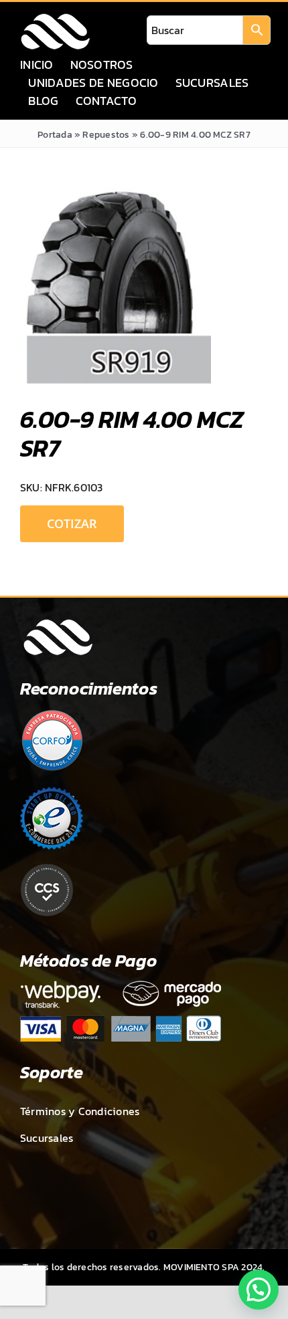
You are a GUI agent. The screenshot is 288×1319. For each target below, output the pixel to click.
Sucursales (46, 1138)
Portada (55, 135)
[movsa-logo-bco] (55, 17)
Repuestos (105, 135)
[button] (258, 1290)
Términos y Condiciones (79, 1111)
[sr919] (144, 286)
